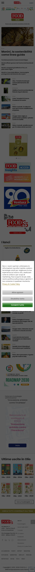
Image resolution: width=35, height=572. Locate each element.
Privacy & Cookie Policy (11, 284)
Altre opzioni (17, 292)
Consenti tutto (17, 305)
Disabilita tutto (17, 298)
